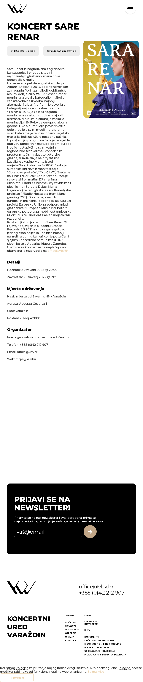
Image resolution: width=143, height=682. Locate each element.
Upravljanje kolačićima (99, 651)
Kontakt (70, 640)
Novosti (70, 626)
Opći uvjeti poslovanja (99, 640)
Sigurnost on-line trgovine (102, 644)
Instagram (91, 624)
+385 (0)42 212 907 (101, 593)
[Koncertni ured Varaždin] (17, 8)
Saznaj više (96, 671)
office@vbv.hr (57, 251)
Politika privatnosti (98, 647)
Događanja (72, 629)
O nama (69, 637)
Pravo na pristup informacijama (105, 654)
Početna (70, 622)
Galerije (70, 633)
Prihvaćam (16, 677)
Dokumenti (91, 637)
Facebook (90, 621)
